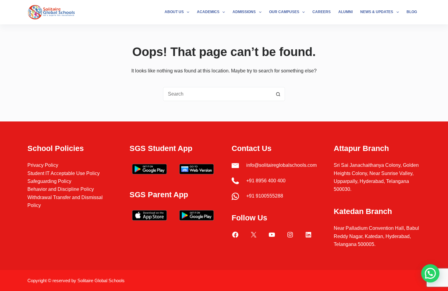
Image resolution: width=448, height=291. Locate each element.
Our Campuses (284, 12)
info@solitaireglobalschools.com (281, 165)
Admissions (244, 12)
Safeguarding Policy (49, 181)
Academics (208, 12)
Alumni (345, 12)
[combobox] (217, 94)
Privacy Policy (42, 165)
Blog (412, 12)
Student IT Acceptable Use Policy (63, 173)
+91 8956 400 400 (266, 180)
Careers (321, 12)
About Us (174, 12)
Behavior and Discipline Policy (60, 189)
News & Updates (376, 12)
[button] (430, 273)
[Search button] (278, 94)
